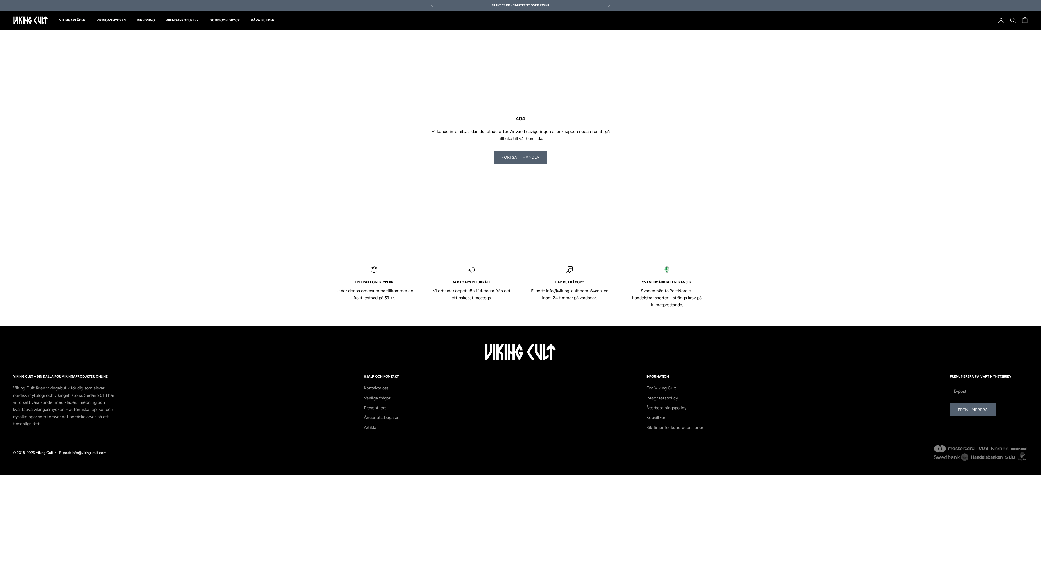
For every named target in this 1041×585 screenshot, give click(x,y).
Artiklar (371, 427)
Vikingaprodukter (182, 20)
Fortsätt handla (520, 157)
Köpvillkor (655, 417)
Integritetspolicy (662, 398)
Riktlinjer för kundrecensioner (674, 427)
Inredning (146, 20)
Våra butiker (262, 20)
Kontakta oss (376, 388)
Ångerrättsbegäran (382, 417)
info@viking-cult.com (567, 290)
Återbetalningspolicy (666, 407)
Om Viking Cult (661, 388)
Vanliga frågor (377, 398)
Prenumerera (973, 409)
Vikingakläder (72, 20)
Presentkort (375, 407)
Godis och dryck (225, 20)
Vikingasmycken (111, 20)
